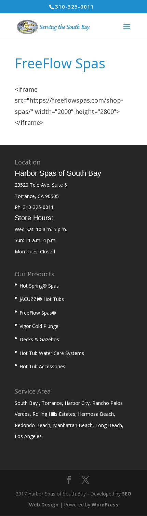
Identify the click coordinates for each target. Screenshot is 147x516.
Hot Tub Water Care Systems (51, 353)
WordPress (105, 504)
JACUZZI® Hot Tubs (41, 299)
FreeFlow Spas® (37, 312)
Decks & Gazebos (39, 339)
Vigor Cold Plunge (38, 326)
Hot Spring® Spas (39, 285)
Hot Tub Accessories (42, 366)
